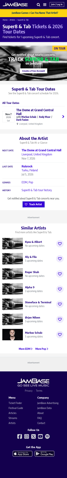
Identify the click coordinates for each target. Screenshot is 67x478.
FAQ (39, 418)
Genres (6, 183)
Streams (13, 418)
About (40, 413)
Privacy (29, 390)
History (6, 190)
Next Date (8, 150)
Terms (39, 390)
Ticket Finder (15, 403)
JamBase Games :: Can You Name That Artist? (35, 12)
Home (5, 20)
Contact (41, 423)
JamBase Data (44, 408)
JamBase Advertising (47, 403)
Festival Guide (16, 408)
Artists (12, 20)
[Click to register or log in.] (60, 243)
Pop (31, 182)
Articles (12, 413)
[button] (38, 5)
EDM (24, 182)
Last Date (7, 167)
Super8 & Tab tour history (37, 190)
